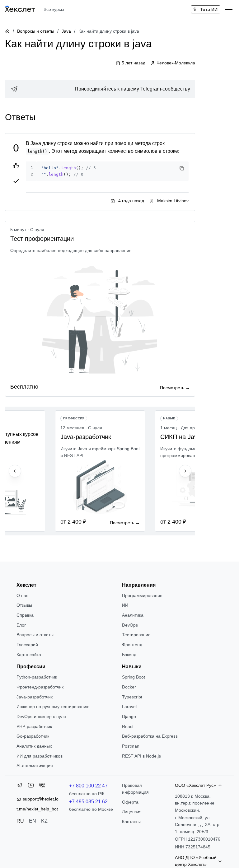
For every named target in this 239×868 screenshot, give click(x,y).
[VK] (42, 786)
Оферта (130, 802)
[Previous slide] (15, 471)
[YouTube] (31, 786)
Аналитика (132, 615)
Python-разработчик (36, 676)
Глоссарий (27, 644)
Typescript (132, 696)
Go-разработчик (32, 736)
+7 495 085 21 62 (88, 801)
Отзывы (24, 605)
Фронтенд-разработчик (39, 686)
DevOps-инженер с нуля (41, 716)
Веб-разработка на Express (150, 736)
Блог (21, 625)
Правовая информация (135, 789)
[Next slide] (185, 471)
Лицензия (132, 811)
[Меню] (228, 9)
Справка (25, 615)
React (128, 726)
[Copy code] (181, 168)
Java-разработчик (34, 696)
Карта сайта (28, 654)
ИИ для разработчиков (39, 756)
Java (66, 31)
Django (129, 716)
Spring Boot (133, 676)
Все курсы (54, 9)
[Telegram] (19, 786)
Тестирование (136, 634)
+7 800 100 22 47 (88, 785)
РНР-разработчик (34, 726)
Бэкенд (129, 654)
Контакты (131, 821)
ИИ (125, 605)
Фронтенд (132, 644)
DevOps (130, 625)
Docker (129, 686)
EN (32, 821)
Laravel (129, 706)
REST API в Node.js (141, 756)
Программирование (142, 595)
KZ (44, 821)
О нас (22, 595)
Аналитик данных (34, 746)
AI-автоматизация (34, 765)
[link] (100, 89)
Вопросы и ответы (35, 31)
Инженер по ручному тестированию (53, 706)
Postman (130, 746)
